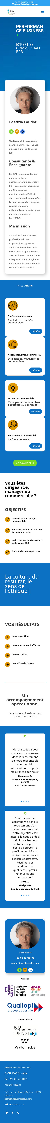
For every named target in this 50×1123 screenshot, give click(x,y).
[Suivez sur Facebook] (17, 131)
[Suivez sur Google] (22, 131)
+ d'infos (36, 331)
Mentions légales (13, 1075)
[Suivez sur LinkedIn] (11, 131)
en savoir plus (25, 463)
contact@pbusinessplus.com (18, 1089)
